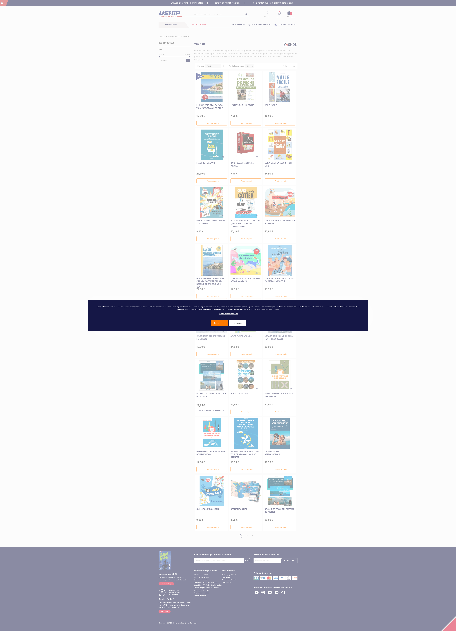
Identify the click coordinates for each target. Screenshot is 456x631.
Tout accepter (219, 323)
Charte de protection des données (266, 309)
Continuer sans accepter (228, 314)
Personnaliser (237, 323)
